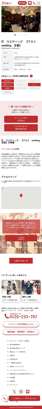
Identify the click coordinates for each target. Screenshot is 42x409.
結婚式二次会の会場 (26, 308)
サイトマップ (14, 385)
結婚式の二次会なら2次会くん (10, 308)
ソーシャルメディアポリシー (18, 370)
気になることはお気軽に (21, 119)
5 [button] (24, 35)
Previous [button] (2, 20)
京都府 (36, 308)
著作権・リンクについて (17, 366)
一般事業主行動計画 (15, 363)
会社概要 (12, 377)
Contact (21, 238)
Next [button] (40, 20)
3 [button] (19, 35)
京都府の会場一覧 (21, 260)
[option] (21, 19)
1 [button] (15, 35)
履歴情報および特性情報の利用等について (22, 374)
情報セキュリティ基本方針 (17, 352)
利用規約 (12, 381)
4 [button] (22, 35)
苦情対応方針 (14, 359)
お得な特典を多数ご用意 (21, 127)
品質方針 (12, 355)
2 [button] (17, 35)
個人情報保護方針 (15, 344)
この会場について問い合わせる (24, 398)
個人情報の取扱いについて (17, 348)
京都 (2, 310)
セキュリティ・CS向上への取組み (19, 341)
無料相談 (22, 3)
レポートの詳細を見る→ (10, 300)
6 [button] (27, 35)
